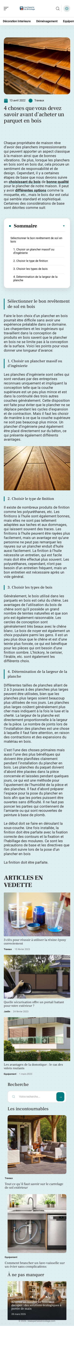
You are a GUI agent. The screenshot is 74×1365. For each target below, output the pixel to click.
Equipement (10, 1074)
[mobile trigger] (7, 8)
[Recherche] (57, 9)
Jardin (7, 1011)
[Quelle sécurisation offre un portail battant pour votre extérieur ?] (37, 977)
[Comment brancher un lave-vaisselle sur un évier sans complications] (37, 1223)
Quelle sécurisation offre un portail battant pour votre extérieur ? (34, 1004)
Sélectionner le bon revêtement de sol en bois (36, 240)
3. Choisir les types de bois (30, 269)
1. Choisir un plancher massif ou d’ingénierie (33, 251)
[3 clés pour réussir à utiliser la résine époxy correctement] (37, 914)
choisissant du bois (25, 182)
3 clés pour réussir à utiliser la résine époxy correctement (35, 942)
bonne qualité (57, 182)
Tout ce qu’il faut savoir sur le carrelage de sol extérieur (34, 1186)
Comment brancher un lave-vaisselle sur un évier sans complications (35, 1265)
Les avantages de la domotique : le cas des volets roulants (33, 1066)
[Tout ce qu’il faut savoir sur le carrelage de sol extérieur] (37, 1144)
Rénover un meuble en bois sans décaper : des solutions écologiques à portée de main (36, 1305)
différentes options (30, 190)
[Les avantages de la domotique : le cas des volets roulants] (37, 1039)
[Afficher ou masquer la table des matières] (51, 226)
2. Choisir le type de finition (30, 261)
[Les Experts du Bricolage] (27, 8)
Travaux (39, 100)
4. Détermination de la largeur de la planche (35, 278)
